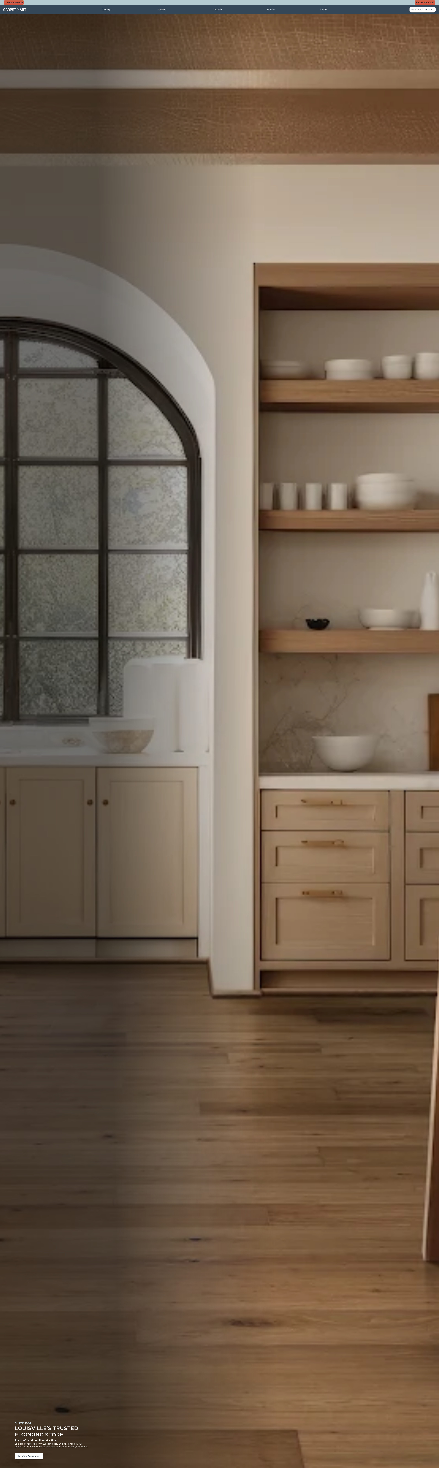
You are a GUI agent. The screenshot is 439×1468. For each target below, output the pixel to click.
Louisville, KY (426, 2)
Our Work (217, 10)
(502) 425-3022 (15, 2)
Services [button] (161, 10)
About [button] (270, 10)
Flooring (106, 10)
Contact (323, 10)
